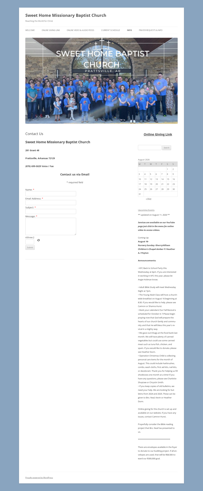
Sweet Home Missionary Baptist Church (65, 15)
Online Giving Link (51, 30)
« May (148, 198)
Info (129, 30)
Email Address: (34, 198)
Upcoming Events (146, 210)
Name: (29, 189)
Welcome (30, 30)
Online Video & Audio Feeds (80, 30)
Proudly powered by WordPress (39, 477)
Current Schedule (110, 30)
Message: (31, 216)
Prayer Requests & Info (150, 30)
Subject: (30, 207)
